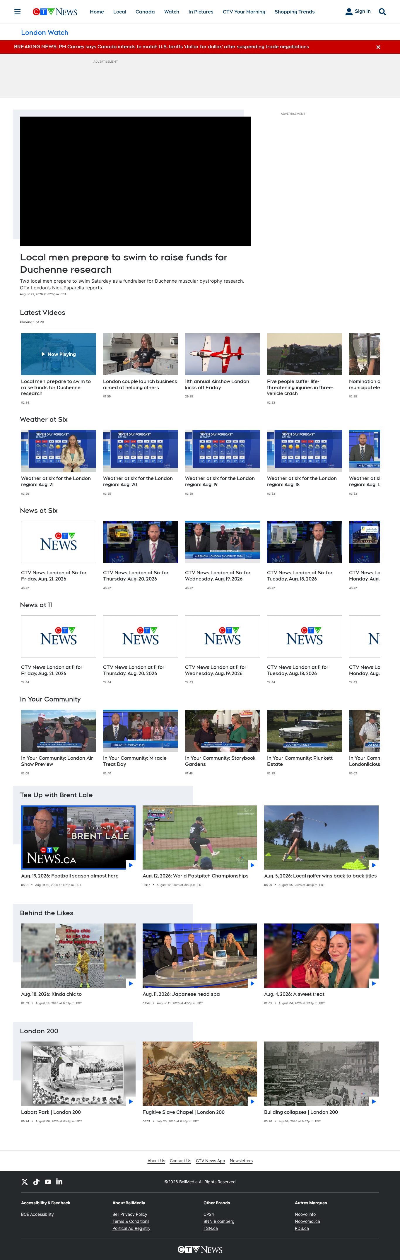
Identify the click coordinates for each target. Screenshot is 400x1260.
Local (119, 12)
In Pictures (201, 12)
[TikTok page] (36, 1181)
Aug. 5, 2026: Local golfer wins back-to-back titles (320, 876)
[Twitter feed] (24, 1181)
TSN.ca (211, 1228)
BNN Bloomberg (219, 1221)
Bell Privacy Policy (129, 1214)
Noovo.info (305, 1214)
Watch (171, 12)
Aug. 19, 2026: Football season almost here (70, 876)
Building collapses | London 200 (301, 1112)
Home (97, 12)
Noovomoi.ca (307, 1221)
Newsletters (241, 1160)
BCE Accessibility (37, 1214)
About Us (156, 1160)
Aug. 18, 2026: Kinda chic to (51, 994)
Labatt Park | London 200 (51, 1112)
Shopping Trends (295, 12)
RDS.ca (302, 1228)
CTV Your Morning (244, 12)
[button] (368, 369)
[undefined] (58, 368)
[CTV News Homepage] (55, 11)
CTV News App (210, 1160)
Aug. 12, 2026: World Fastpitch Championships (196, 876)
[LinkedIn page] (59, 1181)
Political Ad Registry (131, 1228)
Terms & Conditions (130, 1221)
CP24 (209, 1214)
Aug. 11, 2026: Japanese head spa (181, 994)
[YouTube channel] (48, 1181)
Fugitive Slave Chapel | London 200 (184, 1112)
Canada (145, 12)
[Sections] (17, 12)
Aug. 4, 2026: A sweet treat (294, 994)
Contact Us (180, 1160)
